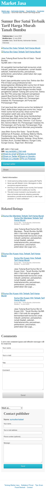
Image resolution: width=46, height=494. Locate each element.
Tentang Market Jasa (11, 485)
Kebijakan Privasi (27, 485)
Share (5, 169)
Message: (7, 443)
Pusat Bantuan (20, 487)
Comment (6, 370)
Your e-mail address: (10, 430)
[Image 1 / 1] (20, 47)
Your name (6, 348)
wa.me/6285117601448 (16, 151)
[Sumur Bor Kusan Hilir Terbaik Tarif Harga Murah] (23, 294)
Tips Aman (39, 485)
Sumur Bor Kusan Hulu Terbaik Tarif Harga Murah (27, 259)
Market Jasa (13, 3)
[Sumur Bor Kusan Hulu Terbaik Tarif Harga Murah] (23, 254)
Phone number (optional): (12, 436)
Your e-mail (6, 355)
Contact (30, 487)
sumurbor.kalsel (17, 419)
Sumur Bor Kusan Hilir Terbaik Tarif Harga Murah (29, 299)
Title (4, 362)
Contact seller (9, 163)
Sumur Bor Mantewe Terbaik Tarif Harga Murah (28, 219)
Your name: (7, 424)
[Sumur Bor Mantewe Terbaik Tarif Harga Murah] (22, 216)
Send (23, 395)
